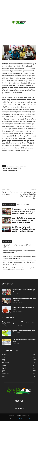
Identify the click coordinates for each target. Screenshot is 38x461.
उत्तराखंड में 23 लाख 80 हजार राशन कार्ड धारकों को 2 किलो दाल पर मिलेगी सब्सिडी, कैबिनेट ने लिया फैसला (28, 195)
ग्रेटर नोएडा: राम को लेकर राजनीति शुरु (10, 170)
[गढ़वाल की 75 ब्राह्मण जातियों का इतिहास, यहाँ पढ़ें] (6, 333)
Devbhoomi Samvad (24, 419)
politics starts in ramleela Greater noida (16, 166)
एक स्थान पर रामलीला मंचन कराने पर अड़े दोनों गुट (12, 168)
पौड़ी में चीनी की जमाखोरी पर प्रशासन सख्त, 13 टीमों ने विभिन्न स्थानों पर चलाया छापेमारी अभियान (19, 251)
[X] (12, 181)
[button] (3, 2)
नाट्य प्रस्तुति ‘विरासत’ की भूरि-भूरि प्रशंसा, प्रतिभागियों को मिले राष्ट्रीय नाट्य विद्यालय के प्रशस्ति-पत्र (19, 263)
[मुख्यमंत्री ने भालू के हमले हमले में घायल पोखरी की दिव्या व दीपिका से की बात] (6, 309)
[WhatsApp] (16, 181)
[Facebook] (8, 181)
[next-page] (6, 236)
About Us (11, 415)
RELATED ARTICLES (8, 204)
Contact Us (18, 415)
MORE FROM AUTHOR (23, 204)
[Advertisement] (19, 25)
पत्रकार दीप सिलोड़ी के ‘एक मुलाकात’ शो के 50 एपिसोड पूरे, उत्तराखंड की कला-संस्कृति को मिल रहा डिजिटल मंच (23, 220)
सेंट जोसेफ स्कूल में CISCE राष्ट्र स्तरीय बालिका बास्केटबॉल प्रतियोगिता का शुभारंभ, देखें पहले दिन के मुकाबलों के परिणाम (24, 211)
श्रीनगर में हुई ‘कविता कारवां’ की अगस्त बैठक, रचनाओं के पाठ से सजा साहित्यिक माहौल (18, 246)
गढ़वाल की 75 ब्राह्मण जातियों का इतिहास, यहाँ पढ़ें (24, 331)
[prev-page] (3, 236)
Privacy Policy (25, 415)
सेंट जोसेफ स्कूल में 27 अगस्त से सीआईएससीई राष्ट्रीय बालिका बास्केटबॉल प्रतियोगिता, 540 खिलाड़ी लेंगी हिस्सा (23, 229)
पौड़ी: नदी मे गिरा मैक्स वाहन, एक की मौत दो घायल (10, 193)
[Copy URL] (4, 181)
